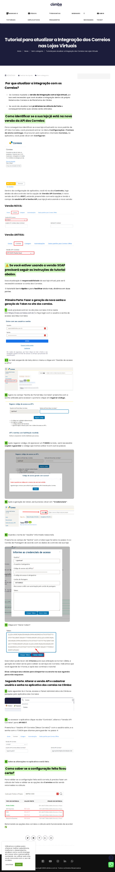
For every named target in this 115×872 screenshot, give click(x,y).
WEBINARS (76, 13)
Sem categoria (37, 51)
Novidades (88, 20)
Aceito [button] (18, 864)
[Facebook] (43, 862)
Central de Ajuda (26, 75)
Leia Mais (9, 865)
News (26, 51)
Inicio (19, 51)
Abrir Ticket (100, 16)
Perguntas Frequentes (55, 16)
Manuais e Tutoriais (12, 16)
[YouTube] (50, 862)
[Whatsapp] (72, 862)
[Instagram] (57, 862)
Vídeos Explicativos (34, 16)
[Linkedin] (65, 862)
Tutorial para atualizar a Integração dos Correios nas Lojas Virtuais (72, 51)
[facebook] (33, 838)
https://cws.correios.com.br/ (21, 313)
